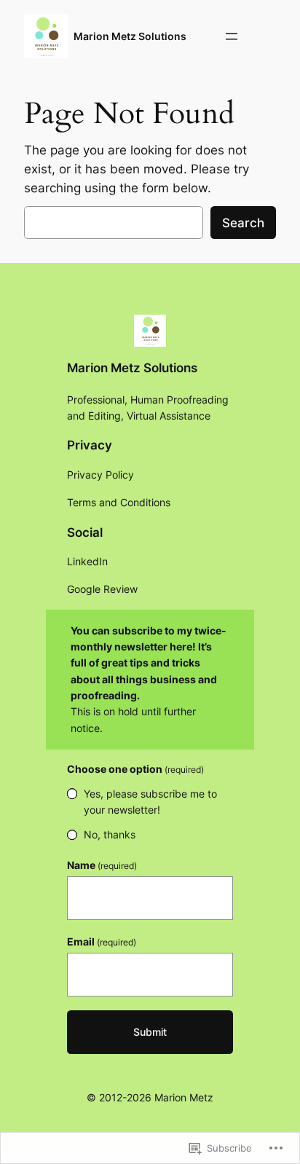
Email (101, 941)
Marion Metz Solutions (130, 36)
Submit (150, 1032)
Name (102, 865)
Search (243, 223)
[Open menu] (231, 36)
